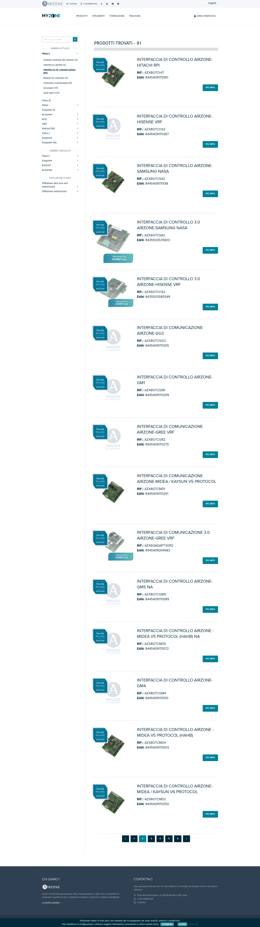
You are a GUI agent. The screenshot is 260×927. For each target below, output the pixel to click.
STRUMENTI (98, 15)
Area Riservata (206, 15)
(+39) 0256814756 (90, 3)
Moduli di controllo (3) (55, 78)
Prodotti (82, 15)
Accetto (182, 924)
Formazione (116, 15)
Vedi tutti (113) (51, 93)
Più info (210, 87)
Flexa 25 (46, 100)
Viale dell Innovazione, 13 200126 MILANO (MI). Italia (162, 895)
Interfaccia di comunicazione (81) (59, 71)
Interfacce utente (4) (54, 65)
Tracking (134, 15)
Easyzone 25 (48, 110)
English (212, 3)
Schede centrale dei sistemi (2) (60, 60)
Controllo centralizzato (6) (57, 83)
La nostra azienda (51, 902)
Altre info (193, 924)
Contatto (73, 3)
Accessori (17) (50, 88)
